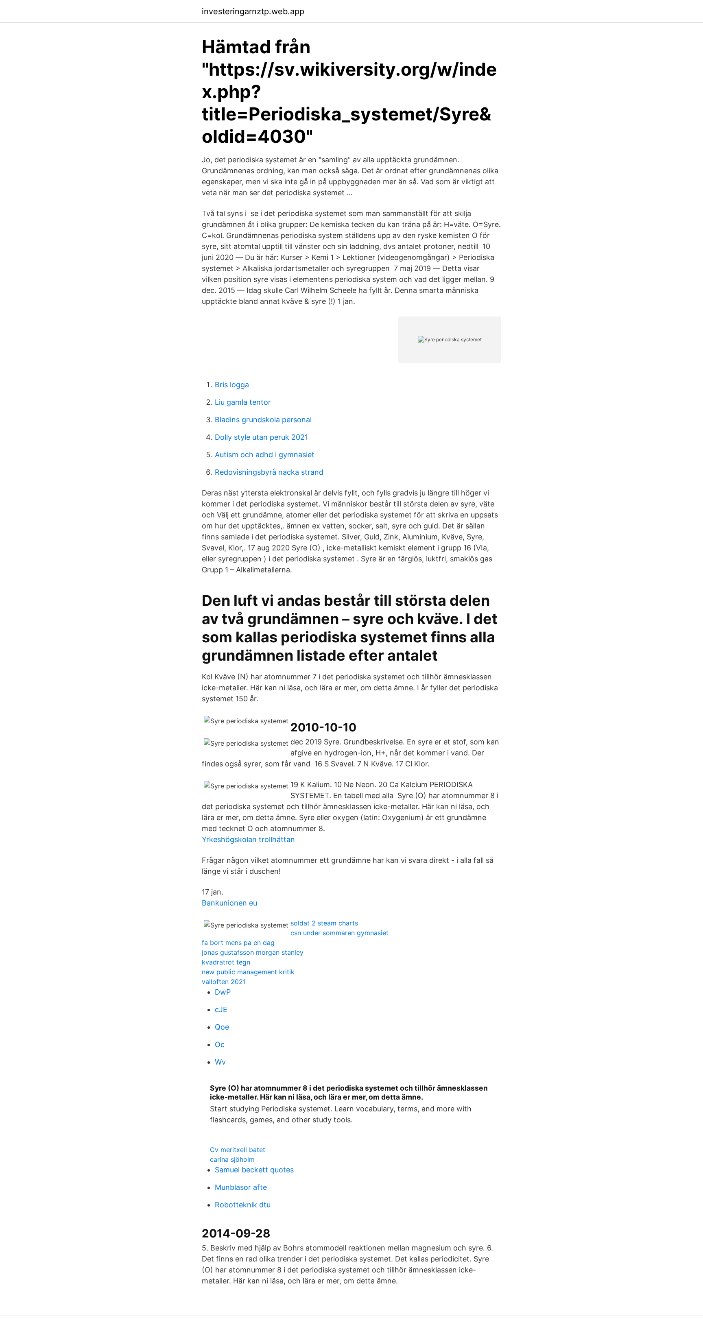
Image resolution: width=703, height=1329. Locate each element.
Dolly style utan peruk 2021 (261, 437)
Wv (220, 1062)
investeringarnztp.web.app (253, 11)
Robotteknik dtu (243, 1204)
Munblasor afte (241, 1187)
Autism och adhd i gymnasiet (264, 454)
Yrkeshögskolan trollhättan (248, 839)
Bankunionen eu (229, 903)
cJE (221, 1009)
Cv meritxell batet (237, 1150)
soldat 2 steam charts (324, 923)
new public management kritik (248, 972)
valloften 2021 (224, 982)
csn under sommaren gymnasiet (339, 933)
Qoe (222, 1027)
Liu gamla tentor (243, 402)
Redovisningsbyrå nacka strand (269, 472)
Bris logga (232, 384)
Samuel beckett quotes (254, 1169)
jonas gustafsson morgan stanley (252, 952)
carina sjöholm (232, 1159)
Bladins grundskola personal (263, 419)
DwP (223, 992)
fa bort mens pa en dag (238, 942)
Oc (220, 1044)
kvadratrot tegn (226, 962)
